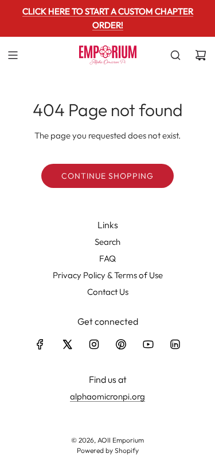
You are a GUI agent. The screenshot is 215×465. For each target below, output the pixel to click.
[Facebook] (40, 344)
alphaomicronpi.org (107, 396)
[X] (67, 344)
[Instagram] (94, 344)
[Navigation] (12, 55)
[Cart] (200, 55)
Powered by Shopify (108, 450)
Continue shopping (107, 176)
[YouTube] (148, 344)
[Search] (175, 55)
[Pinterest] (121, 344)
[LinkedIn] (174, 344)
